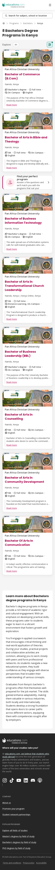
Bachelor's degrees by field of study (19, 842)
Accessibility (41, 863)
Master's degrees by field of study (18, 836)
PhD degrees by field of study (16, 848)
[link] (40, 23)
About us (6, 802)
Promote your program (13, 808)
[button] (16, 44)
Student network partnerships (16, 814)
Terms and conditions (12, 863)
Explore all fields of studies (15, 830)
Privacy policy (28, 863)
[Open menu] (50, 5)
